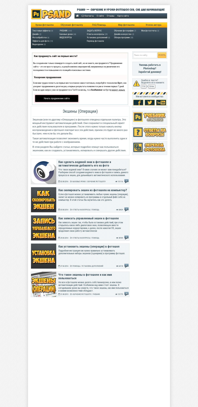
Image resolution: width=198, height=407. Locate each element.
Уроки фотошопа (44, 24)
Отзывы (110, 16)
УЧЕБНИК (64, 30)
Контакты (89, 16)
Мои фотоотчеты (149, 30)
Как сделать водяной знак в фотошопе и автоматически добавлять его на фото (84, 163)
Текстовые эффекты (41, 30)
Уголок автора (153, 24)
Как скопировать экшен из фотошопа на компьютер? (92, 190)
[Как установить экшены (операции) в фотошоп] (43, 268)
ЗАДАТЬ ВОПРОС (94, 30)
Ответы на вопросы (95, 34)
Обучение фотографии (123, 30)
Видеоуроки (37, 44)
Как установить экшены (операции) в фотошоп (88, 246)
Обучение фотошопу (72, 24)
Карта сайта (123, 16)
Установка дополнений (97, 37)
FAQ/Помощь (99, 24)
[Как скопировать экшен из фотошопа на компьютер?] (43, 211)
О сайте (100, 16)
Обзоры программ (122, 37)
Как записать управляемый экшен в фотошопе (88, 218)
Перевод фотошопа (95, 41)
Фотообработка (39, 37)
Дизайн (35, 34)
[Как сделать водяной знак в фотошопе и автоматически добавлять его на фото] (43, 183)
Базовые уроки (66, 34)
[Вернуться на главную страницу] (77, 16)
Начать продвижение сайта (57, 98)
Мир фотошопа (126, 24)
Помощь (95, 210)
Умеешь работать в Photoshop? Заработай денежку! (149, 68)
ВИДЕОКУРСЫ (66, 37)
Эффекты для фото (40, 41)
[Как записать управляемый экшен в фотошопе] (43, 240)
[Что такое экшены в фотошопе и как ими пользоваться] (43, 296)
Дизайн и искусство (122, 34)
